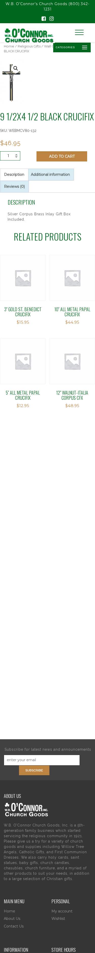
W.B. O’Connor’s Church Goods (36, 4)
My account (61, 911)
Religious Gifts (29, 46)
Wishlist (58, 918)
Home (9, 46)
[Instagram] (51, 19)
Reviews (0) (14, 186)
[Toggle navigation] (79, 32)
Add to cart (62, 156)
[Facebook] (43, 19)
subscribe (34, 770)
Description (14, 174)
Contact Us (14, 926)
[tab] (14, 175)
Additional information (50, 174)
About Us (12, 918)
